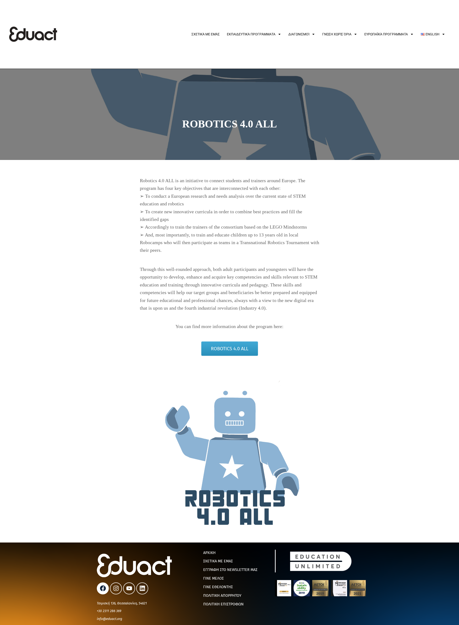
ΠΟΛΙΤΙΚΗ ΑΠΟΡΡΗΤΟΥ (222, 595)
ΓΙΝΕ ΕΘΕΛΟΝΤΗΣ (218, 587)
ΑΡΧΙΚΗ (209, 552)
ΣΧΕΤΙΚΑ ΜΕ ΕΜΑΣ (218, 561)
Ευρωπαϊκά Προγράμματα (386, 34)
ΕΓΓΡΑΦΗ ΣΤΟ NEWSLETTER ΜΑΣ (230, 569)
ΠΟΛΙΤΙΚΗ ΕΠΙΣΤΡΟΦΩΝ (223, 604)
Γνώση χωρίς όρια (336, 34)
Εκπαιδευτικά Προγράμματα (251, 34)
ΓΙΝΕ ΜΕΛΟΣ (213, 578)
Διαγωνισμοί (298, 34)
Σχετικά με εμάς (205, 34)
